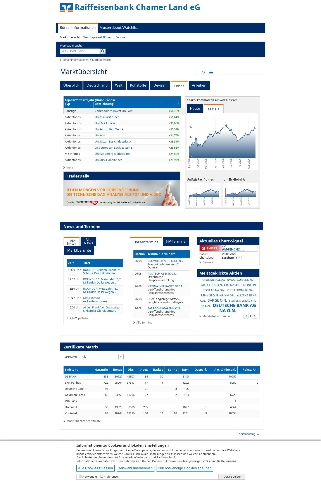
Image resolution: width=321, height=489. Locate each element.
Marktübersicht (70, 37)
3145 (186, 376)
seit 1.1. (214, 109)
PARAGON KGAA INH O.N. (164, 308)
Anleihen (199, 85)
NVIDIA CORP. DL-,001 (241, 280)
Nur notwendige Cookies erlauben (184, 468)
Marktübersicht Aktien (216, 316)
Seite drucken (211, 72)
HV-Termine (175, 241)
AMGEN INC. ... (233, 249)
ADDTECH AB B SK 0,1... (162, 273)
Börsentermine (146, 242)
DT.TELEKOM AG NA (240, 290)
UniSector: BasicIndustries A (113, 141)
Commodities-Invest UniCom (114, 111)
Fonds (179, 86)
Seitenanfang (247, 434)
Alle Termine (144, 322)
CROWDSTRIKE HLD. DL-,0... (165, 261)
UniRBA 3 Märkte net (108, 160)
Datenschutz (110, 461)
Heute (195, 108)
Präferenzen (111, 477)
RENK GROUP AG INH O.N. (218, 295)
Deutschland (97, 85)
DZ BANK (70, 376)
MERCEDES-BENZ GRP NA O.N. (220, 285)
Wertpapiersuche (71, 45)
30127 (118, 376)
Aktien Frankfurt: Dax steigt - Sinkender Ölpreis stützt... (101, 309)
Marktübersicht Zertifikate (84, 421)
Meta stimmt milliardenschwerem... (97, 299)
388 (106, 376)
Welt (119, 85)
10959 (232, 376)
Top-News (71, 242)
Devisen (160, 85)
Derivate (207, 262)
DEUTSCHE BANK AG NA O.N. (234, 307)
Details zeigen (233, 477)
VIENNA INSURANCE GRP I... (166, 286)
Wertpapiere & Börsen (97, 37)
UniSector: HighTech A (109, 129)
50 (161, 376)
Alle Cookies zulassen (95, 468)
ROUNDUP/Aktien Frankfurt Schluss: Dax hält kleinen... (101, 271)
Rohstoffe (138, 85)
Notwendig (89, 477)
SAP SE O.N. (217, 300)
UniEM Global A (105, 123)
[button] (70, 37)
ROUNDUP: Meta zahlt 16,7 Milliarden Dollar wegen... (100, 290)
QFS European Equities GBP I (113, 148)
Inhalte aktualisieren (203, 72)
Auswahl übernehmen (136, 468)
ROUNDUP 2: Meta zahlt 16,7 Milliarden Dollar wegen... (102, 281)
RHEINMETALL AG (213, 280)
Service (120, 37)
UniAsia (100, 135)
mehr (69, 167)
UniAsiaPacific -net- (107, 117)
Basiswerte (71, 357)
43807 (131, 376)
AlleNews (88, 241)
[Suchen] (103, 51)
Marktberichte (79, 250)
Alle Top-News (79, 318)
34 (146, 376)
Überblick (71, 85)
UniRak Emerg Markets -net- (113, 154)
